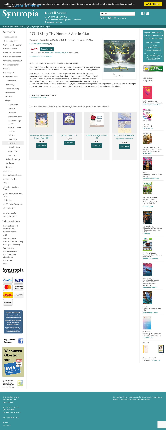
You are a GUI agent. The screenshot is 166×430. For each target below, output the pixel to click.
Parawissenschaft (11, 65)
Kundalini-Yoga (14, 147)
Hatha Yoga (13, 104)
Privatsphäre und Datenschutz (10, 227)
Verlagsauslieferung (11, 244)
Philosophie (9, 72)
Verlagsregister (9, 216)
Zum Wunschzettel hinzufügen (41, 56)
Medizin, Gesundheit (12, 52)
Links (5, 263)
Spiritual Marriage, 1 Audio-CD (96, 136)
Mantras (11, 135)
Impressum (8, 260)
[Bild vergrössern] (119, 71)
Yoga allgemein (14, 127)
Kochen (9, 96)
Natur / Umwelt (10, 48)
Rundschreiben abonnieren (9, 255)
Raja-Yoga (12, 139)
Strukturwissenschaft (13, 61)
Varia (6, 183)
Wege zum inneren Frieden (124, 135)
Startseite (5, 27)
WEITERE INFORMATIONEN (28, 6)
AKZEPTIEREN (153, 3)
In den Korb (45, 49)
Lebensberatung (13, 159)
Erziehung (10, 84)
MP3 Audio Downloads (13, 204)
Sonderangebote (11, 41)
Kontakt (5, 422)
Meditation (10, 92)
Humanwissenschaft (12, 56)
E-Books (7, 200)
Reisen (9, 167)
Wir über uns (8, 248)
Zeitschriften (9, 208)
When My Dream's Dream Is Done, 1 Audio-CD (41, 136)
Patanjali (11, 108)
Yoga (27, 27)
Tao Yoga (12, 155)
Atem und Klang (12, 88)
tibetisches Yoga (15, 116)
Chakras (11, 131)
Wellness (10, 163)
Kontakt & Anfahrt (10, 251)
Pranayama (12, 112)
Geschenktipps (10, 37)
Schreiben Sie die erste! (38, 98)
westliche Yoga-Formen (14, 121)
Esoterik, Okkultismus (13, 175)
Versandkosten (9, 231)
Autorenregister (10, 213)
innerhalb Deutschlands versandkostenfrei (56, 52)
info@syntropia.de (54, 22)
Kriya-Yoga (35, 27)
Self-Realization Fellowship (39, 44)
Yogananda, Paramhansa (124, 139)
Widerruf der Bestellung (13, 241)
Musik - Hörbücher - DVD (12, 188)
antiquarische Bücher (13, 45)
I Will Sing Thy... (46, 27)
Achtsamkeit (11, 80)
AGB (5, 235)
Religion (7, 171)
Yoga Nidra (12, 151)
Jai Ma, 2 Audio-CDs (69, 135)
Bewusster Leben (17, 27)
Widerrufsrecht (9, 238)
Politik (6, 68)
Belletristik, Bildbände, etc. (13, 194)
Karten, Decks (10, 179)
